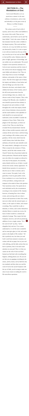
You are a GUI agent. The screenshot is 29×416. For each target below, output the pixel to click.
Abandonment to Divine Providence (14, 2)
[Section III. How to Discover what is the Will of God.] (2, 208)
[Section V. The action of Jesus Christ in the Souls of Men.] (27, 208)
